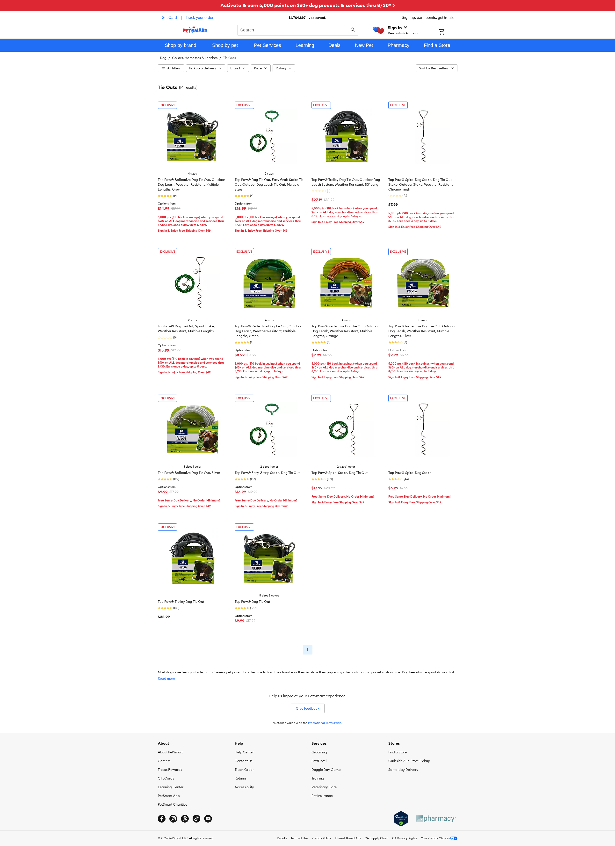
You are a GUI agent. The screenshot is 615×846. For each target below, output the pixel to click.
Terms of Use (299, 838)
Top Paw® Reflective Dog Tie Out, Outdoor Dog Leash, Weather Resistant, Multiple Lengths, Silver (422, 331)
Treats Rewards (170, 769)
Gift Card (169, 17)
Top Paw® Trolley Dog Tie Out (181, 601)
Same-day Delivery (403, 769)
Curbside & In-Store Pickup (409, 761)
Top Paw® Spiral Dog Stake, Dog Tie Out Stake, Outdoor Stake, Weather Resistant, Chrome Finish (421, 184)
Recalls (282, 838)
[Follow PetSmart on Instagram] (173, 819)
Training (317, 778)
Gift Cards (166, 778)
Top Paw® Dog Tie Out (252, 601)
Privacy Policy (321, 838)
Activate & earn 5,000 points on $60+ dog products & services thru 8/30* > (307, 5)
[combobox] (298, 29)
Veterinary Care (324, 787)
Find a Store (397, 752)
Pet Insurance (322, 796)
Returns (240, 778)
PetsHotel (318, 761)
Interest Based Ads (348, 838)
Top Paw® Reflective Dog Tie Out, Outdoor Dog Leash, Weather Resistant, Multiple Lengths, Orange (345, 331)
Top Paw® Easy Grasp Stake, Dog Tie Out (267, 473)
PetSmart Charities (172, 804)
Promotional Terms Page (324, 723)
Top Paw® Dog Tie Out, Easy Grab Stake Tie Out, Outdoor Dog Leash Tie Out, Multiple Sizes (269, 184)
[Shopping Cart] (448, 32)
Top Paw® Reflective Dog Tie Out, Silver (189, 473)
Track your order (199, 17)
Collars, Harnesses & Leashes (194, 58)
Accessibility (244, 787)
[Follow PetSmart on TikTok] (196, 819)
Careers (164, 761)
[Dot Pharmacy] (435, 819)
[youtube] (208, 819)
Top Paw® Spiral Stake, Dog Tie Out (339, 473)
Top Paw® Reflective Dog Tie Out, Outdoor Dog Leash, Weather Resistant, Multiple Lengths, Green (268, 331)
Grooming (319, 752)
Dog (163, 58)
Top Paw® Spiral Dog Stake (409, 473)
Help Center (244, 752)
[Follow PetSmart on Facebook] (162, 819)
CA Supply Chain (376, 838)
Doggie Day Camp (326, 769)
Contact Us (243, 761)
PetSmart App (169, 796)
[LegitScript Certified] (401, 818)
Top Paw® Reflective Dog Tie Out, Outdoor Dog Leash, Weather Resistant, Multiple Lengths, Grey (191, 184)
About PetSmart (170, 752)
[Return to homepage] (195, 29)
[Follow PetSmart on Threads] (185, 819)
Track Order (244, 769)
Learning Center (170, 787)
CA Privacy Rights (404, 838)
